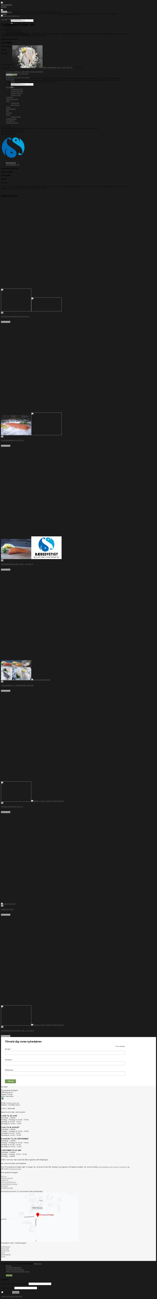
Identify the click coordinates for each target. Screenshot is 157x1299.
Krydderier (10, 121)
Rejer (8, 107)
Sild (7, 111)
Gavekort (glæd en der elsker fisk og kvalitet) (24, 72)
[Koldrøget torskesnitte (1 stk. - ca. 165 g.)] (32, 1025)
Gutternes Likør (7, 909)
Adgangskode (7, 1288)
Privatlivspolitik (7, 1188)
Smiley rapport (7, 1178)
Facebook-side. (15, 1169)
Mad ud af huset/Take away (17, 1271)
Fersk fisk (10, 79)
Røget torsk (16, 95)
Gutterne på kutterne (15, 32)
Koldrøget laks (17, 89)
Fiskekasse (5, 1247)
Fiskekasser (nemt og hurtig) (18, 77)
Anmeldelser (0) (12, 165)
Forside (4, 19)
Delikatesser (11, 119)
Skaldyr (9, 113)
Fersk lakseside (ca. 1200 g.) (12, 440)
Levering (4, 1180)
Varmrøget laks (17, 91)
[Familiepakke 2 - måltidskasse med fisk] (25, 680)
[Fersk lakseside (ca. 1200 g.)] (31, 435)
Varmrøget (15, 105)
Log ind (15, 1292)
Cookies (4, 1186)
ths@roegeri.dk (12, 1103)
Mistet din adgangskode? (11, 1296)
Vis (2, 313)
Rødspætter (11, 109)
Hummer (9, 97)
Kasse (14, 75)
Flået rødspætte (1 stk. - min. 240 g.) (58, 67)
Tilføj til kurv (5, 322)
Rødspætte (15, 83)
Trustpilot (123, 1167)
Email (8, 1049)
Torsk (13, 85)
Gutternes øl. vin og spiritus (17, 74)
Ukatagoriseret (15, 19)
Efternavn (9, 1070)
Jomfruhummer (12, 99)
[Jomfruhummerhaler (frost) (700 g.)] (31, 311)
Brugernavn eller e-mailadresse (14, 1284)
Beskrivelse (11, 163)
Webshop (37, 1264)
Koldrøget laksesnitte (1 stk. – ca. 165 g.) (17, 564)
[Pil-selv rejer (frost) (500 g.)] (32, 801)
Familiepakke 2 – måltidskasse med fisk (17, 685)
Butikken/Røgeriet (13, 30)
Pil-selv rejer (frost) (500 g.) (12, 806)
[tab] (68, 163)
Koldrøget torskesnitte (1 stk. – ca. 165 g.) (17, 1030)
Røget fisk (10, 87)
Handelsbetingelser (9, 1184)
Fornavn (8, 1060)
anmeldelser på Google (108, 1167)
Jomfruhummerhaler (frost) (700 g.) (15, 316)
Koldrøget (15, 103)
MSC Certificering (8, 1182)
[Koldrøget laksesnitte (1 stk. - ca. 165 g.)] (31, 558)
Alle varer (10, 75)
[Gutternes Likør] (8, 904)
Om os (9, 28)
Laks (13, 81)
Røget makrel (16, 93)
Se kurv (4, 12)
